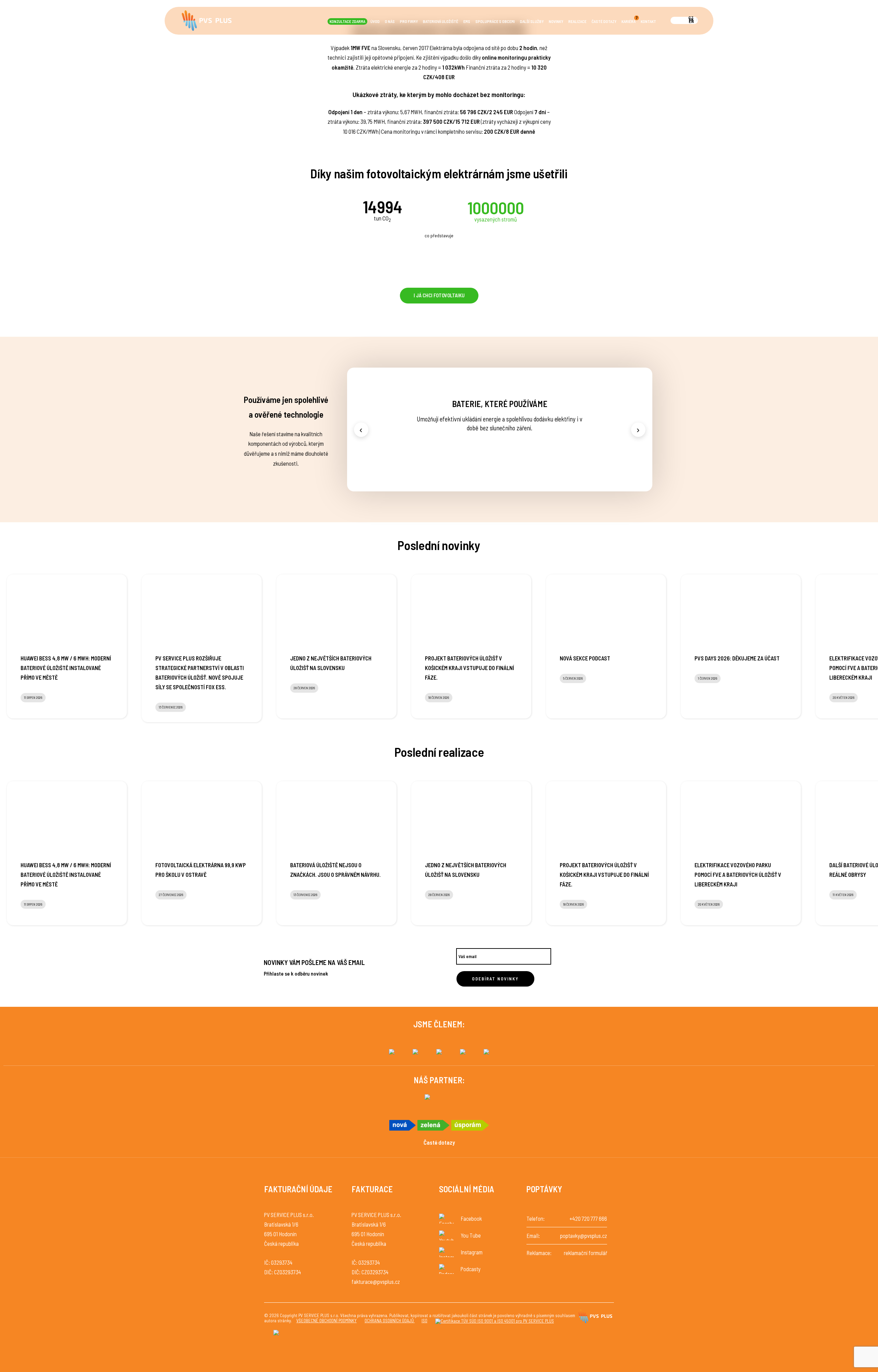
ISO (424, 1320)
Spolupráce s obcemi (495, 21)
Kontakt (648, 21)
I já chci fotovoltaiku (439, 295)
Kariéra (629, 21)
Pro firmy (409, 21)
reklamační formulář (585, 1253)
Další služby (532, 21)
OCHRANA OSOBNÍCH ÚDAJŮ (390, 1320)
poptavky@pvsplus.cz (583, 1235)
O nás (390, 21)
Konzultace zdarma (347, 21)
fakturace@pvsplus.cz (376, 1281)
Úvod (375, 21)
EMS (466, 21)
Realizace (577, 21)
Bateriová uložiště (440, 21)
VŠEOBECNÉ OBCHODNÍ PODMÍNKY (326, 1320)
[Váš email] (503, 953)
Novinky (556, 21)
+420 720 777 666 (588, 1218)
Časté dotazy (604, 21)
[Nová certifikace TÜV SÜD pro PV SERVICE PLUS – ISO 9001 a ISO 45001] (494, 1321)
